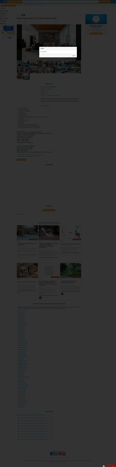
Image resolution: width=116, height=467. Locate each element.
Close (74, 55)
